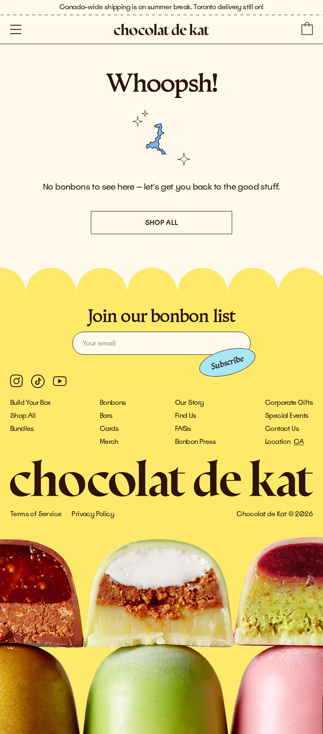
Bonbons (113, 403)
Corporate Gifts (289, 403)
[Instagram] (16, 381)
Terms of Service (35, 514)
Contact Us (282, 429)
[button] (15, 29)
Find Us (185, 416)
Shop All (22, 416)
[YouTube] (59, 381)
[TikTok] (38, 381)
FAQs (183, 429)
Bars (106, 416)
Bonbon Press (195, 442)
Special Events (287, 416)
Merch (109, 442)
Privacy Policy (92, 514)
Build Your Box (30, 403)
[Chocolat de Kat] (161, 29)
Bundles (22, 429)
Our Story (189, 403)
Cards (109, 429)
